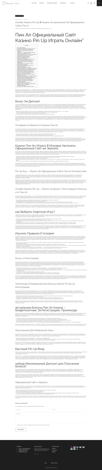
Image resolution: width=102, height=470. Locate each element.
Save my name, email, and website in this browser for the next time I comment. (33, 425)
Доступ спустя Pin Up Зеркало (24, 73)
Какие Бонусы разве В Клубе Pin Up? (25, 86)
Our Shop (72, 3)
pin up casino (18, 109)
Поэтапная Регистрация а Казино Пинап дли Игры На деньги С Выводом (26, 78)
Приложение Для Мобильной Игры (25, 63)
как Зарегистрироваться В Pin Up (24, 80)
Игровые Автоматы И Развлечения (25, 70)
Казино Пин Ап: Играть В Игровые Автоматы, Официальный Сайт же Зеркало (25, 50)
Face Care (34, 3)
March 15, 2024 (18, 19)
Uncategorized (19, 15)
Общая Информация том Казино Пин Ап (26, 69)
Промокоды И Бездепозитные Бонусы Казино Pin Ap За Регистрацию (26, 59)
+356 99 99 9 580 (23, 452)
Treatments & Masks (52, 3)
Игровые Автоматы (21, 85)
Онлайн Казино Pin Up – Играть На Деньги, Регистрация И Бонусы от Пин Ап (27, 55)
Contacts (54, 448)
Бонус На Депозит (21, 47)
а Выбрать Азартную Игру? (23, 56)
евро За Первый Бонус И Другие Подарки (26, 68)
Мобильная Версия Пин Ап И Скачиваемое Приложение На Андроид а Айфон (26, 76)
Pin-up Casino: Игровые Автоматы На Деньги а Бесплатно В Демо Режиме (25, 72)
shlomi (26, 19)
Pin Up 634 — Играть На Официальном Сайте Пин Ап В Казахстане (26, 53)
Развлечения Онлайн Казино (23, 82)
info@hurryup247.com (23, 450)
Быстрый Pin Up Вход (22, 64)
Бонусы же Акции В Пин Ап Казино (25, 79)
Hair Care (41, 3)
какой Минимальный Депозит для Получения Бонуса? (25, 66)
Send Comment (21, 429)
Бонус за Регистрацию (22, 58)
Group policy (54, 463)
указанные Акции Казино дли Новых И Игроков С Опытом (26, 75)
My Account (54, 450)
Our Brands (63, 3)
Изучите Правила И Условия (23, 57)
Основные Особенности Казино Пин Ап (26, 48)
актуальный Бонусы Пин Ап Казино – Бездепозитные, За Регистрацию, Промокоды (25, 61)
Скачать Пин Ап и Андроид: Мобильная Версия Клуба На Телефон (26, 84)
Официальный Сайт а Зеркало (24, 67)
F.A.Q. (46, 463)
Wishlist (53, 452)
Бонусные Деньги (21, 81)
